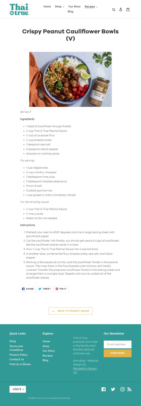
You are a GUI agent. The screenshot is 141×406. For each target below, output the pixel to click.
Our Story (49, 351)
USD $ (17, 389)
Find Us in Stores (20, 364)
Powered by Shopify (60, 398)
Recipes (48, 355)
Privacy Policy (18, 355)
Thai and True (42, 398)
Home (46, 341)
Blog (45, 360)
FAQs (12, 341)
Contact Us (16, 359)
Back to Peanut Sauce (73, 311)
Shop (46, 346)
